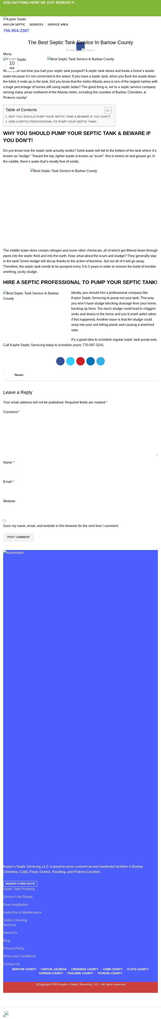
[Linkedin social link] (85, 8)
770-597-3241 (93, 345)
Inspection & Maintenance (22, 912)
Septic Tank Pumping (19, 889)
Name (8, 462)
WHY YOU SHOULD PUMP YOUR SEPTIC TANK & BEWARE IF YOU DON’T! (60, 116)
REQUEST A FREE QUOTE (20, 883)
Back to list (80, 375)
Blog (56, 31)
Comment (11, 412)
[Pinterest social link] (80, 8)
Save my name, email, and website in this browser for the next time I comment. (61, 526)
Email (8, 481)
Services (9, 925)
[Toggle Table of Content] (106, 110)
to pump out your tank (123, 298)
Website (9, 501)
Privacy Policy (13, 948)
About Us (10, 932)
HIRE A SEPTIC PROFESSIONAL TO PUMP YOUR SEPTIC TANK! (52, 121)
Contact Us (11, 964)
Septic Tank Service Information (85, 31)
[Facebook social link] (71, 8)
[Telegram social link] (90, 8)
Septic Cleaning (15, 920)
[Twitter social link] (75, 8)
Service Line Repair (18, 896)
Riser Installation (15, 904)
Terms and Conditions (19, 956)
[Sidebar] (5, 1002)
